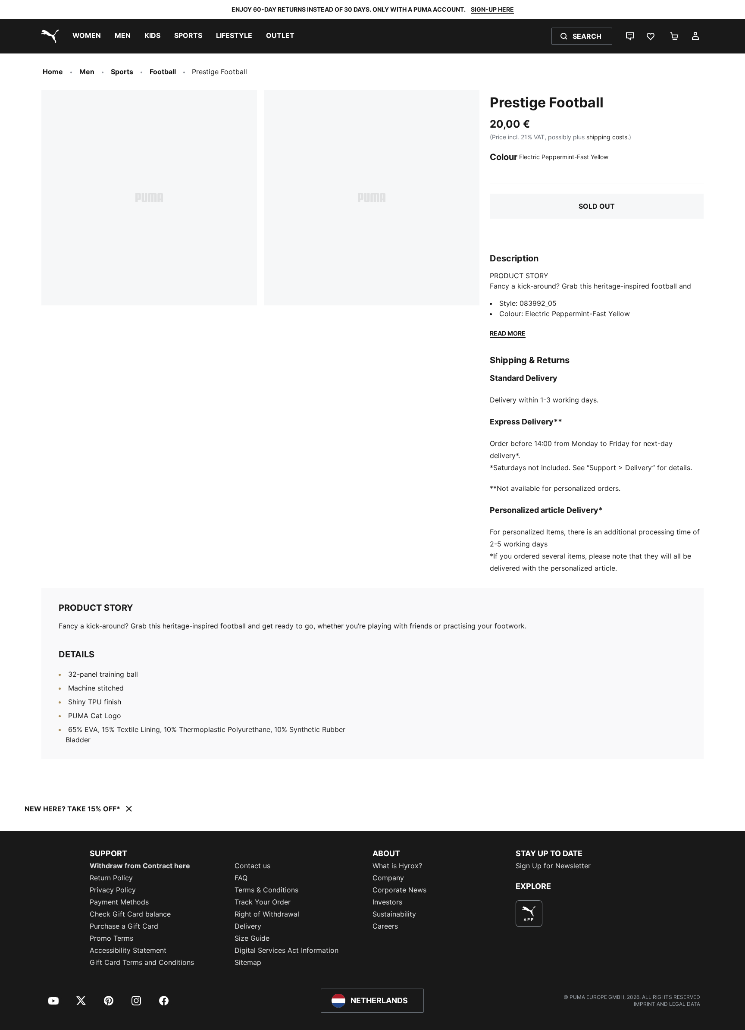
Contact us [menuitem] (252, 865)
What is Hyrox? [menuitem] (397, 865)
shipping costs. (607, 137)
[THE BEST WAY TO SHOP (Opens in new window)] (529, 913)
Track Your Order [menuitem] (263, 902)
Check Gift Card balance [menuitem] (130, 914)
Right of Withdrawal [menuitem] (267, 914)
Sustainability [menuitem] (394, 914)
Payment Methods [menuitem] (119, 902)
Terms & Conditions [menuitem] (266, 890)
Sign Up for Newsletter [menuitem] (553, 865)
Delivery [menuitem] (248, 926)
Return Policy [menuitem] (111, 877)
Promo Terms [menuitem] (111, 938)
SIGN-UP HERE (492, 9)
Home (53, 71)
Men (86, 71)
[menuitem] (87, 36)
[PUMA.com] (48, 36)
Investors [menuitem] (387, 902)
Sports (122, 71)
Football (163, 71)
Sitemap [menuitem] (248, 962)
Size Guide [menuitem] (252, 938)
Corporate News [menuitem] (399, 890)
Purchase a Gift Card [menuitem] (124, 926)
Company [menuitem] (388, 877)
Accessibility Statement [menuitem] (128, 950)
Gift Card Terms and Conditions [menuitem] (142, 962)
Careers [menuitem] (385, 926)
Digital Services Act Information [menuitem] (286, 950)
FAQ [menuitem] (241, 877)
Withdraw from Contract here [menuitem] (140, 865)
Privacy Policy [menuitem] (113, 890)
